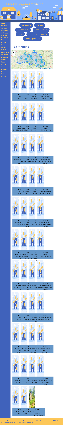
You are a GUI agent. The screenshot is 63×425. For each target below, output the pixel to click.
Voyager (40, 25)
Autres (3, 67)
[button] (36, 60)
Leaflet (43, 68)
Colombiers (5, 52)
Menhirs (4, 40)
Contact (40, 420)
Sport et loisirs (23, 30)
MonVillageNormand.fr (8, 422)
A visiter (4, 69)
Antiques (4, 42)
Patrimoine (26, 25)
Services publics (41, 30)
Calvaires (4, 28)
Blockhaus (4, 57)
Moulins (3, 50)
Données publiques (32, 38)
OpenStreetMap (48, 68)
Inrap (3, 45)
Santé (20, 34)
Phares (3, 59)
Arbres (3, 76)
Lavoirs (3, 47)
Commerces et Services (38, 34)
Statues (3, 64)
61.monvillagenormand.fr (23, 4)
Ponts (3, 62)
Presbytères (5, 30)
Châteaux (4, 33)
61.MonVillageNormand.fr (25, 422)
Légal (56, 420)
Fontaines (4, 55)
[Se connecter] (61, 4)
